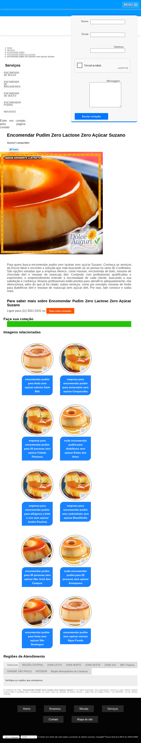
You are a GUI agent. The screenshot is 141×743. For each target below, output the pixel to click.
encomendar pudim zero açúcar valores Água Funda (75, 636)
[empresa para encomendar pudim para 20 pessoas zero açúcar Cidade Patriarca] (37, 418)
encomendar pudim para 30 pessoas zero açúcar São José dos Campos (37, 577)
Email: (86, 34)
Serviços (12, 65)
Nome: (85, 21)
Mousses (10, 111)
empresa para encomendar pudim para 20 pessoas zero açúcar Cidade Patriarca (37, 448)
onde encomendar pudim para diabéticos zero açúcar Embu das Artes (75, 448)
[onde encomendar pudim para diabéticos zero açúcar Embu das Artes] (75, 418)
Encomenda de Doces (11, 94)
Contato (53, 719)
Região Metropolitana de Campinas (69, 671)
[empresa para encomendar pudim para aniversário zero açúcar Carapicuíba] (75, 357)
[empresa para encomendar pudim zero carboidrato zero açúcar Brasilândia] (75, 483)
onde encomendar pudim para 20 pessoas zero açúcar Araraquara (75, 577)
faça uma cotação (60, 310)
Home (26, 708)
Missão (83, 708)
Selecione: (12, 665)
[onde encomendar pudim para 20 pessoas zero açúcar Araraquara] (75, 548)
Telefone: (119, 46)
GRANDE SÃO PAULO (19, 671)
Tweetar (14, 149)
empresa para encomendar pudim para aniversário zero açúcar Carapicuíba (75, 385)
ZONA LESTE (54, 665)
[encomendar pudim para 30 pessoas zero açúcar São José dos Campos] (37, 548)
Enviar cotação (91, 116)
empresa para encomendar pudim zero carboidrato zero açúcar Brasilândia (75, 511)
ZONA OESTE (93, 665)
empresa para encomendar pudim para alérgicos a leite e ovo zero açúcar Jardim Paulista (37, 513)
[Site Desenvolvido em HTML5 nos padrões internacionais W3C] (29, 736)
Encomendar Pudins (12, 103)
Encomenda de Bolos (11, 73)
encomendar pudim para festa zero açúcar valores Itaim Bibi (37, 385)
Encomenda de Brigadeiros (12, 84)
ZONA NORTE (73, 665)
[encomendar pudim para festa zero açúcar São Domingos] (37, 610)
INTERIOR (41, 671)
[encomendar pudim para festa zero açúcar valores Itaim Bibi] (37, 357)
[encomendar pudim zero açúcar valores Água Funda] (75, 610)
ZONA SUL (110, 665)
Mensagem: (114, 80)
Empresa (54, 708)
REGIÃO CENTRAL (32, 665)
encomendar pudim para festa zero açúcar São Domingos (37, 638)
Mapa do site (85, 719)
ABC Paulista (127, 665)
